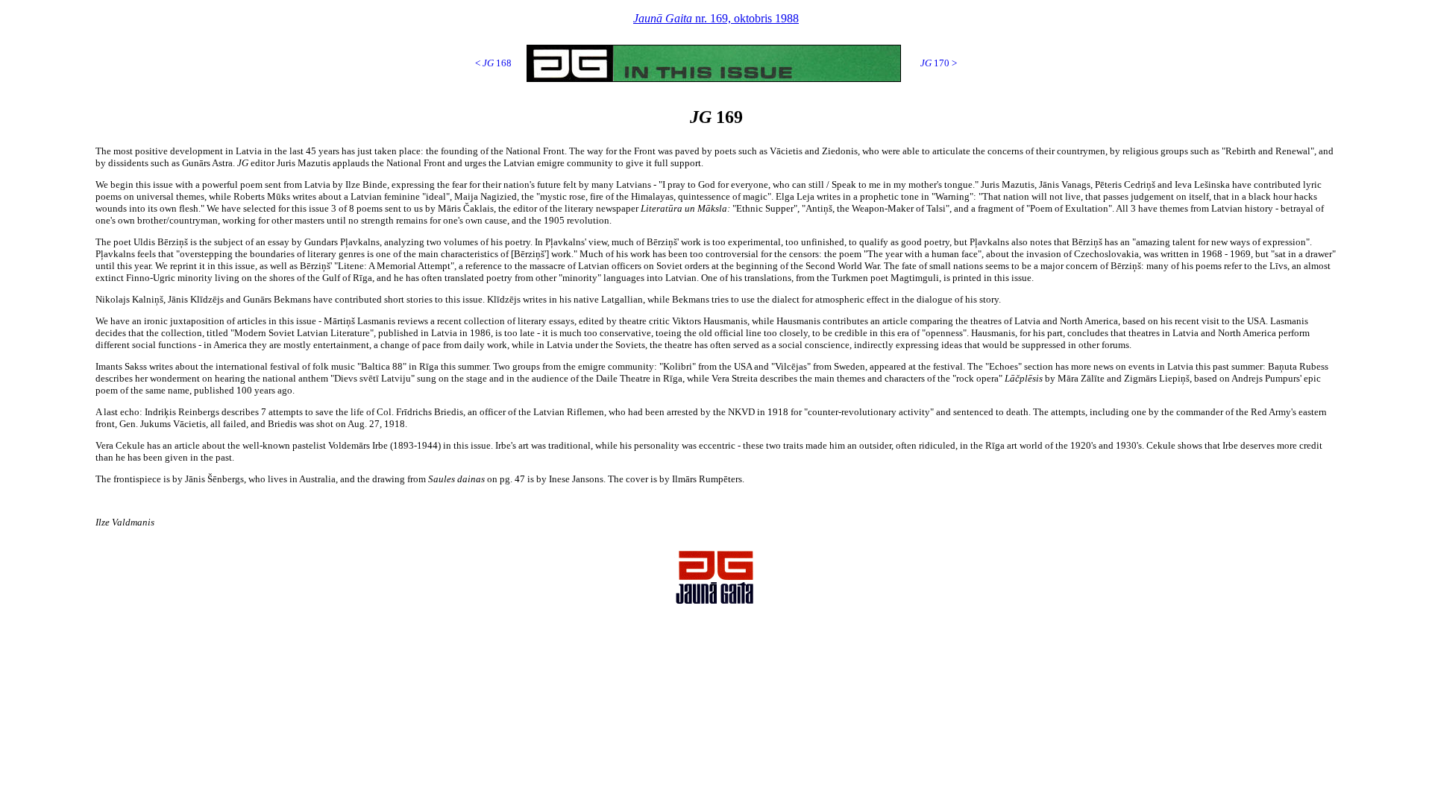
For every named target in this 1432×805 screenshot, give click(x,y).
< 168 (493, 63)
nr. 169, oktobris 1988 (716, 18)
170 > (938, 63)
